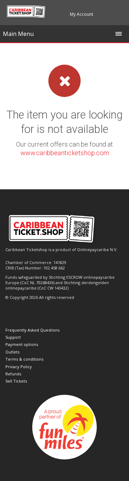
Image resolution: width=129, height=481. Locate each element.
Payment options (21, 344)
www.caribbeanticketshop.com (64, 153)
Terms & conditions (24, 359)
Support (13, 337)
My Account (81, 14)
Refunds (13, 373)
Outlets (12, 352)
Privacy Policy (18, 366)
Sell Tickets (16, 381)
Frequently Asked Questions (32, 330)
